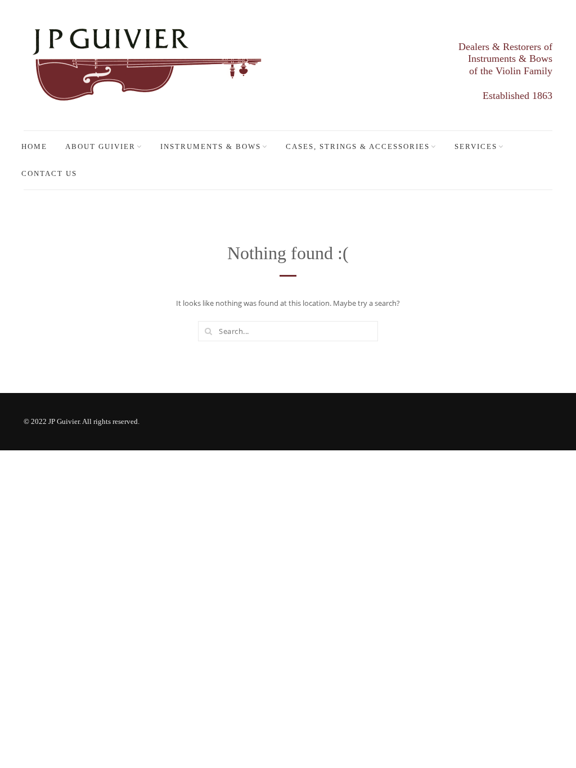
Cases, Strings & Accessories (358, 146)
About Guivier (100, 146)
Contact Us (49, 173)
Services (475, 146)
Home (34, 146)
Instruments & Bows (210, 146)
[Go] (208, 331)
